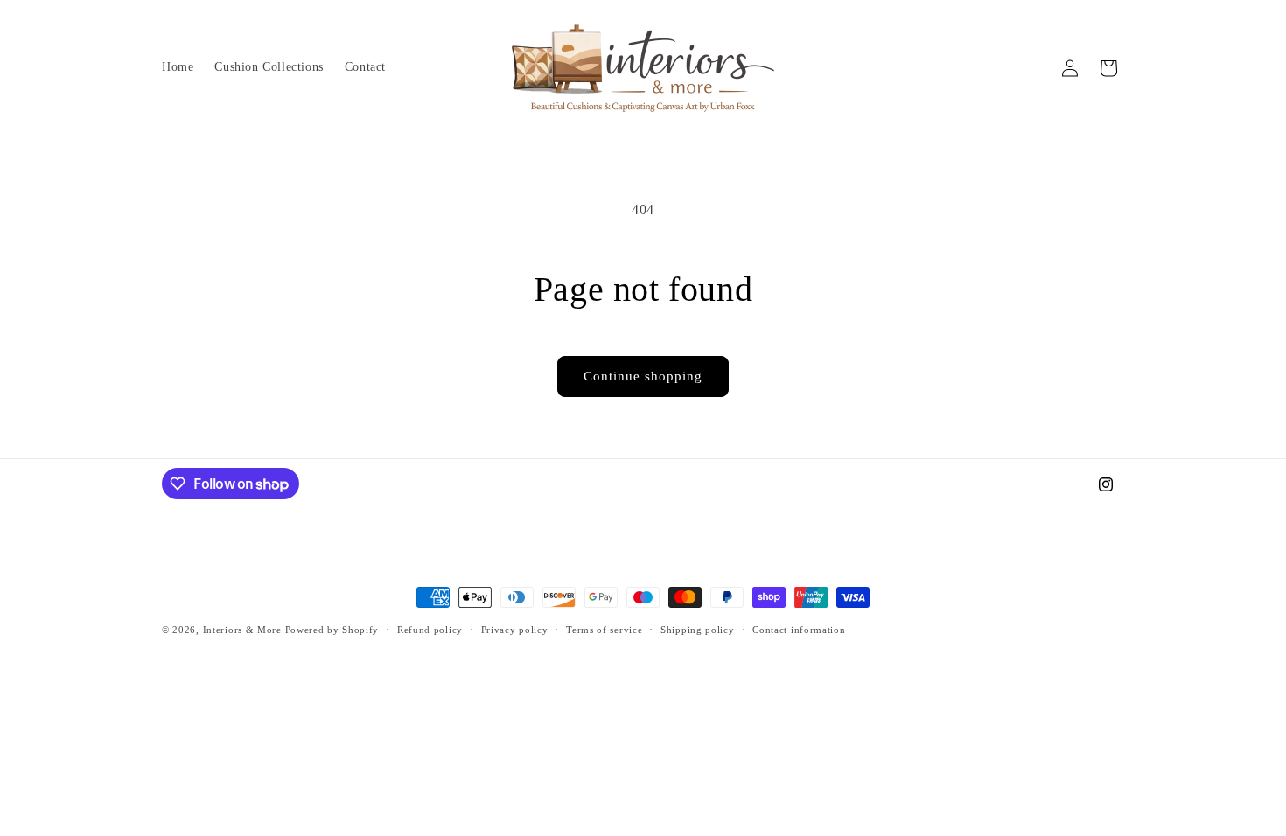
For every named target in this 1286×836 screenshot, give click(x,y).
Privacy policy (515, 629)
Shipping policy (697, 629)
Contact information (798, 629)
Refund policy (430, 629)
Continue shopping (643, 376)
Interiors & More (242, 629)
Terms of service (604, 629)
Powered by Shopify (332, 629)
